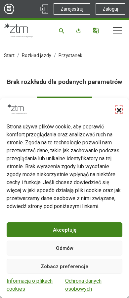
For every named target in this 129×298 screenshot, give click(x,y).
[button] (119, 109)
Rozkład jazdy (36, 55)
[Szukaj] (62, 30)
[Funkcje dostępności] (79, 31)
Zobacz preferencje (64, 266)
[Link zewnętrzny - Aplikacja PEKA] (44, 9)
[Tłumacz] (97, 30)
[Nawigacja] (117, 30)
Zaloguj (110, 9)
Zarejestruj (72, 9)
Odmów (64, 248)
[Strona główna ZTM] (18, 30)
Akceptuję (64, 230)
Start (9, 55)
